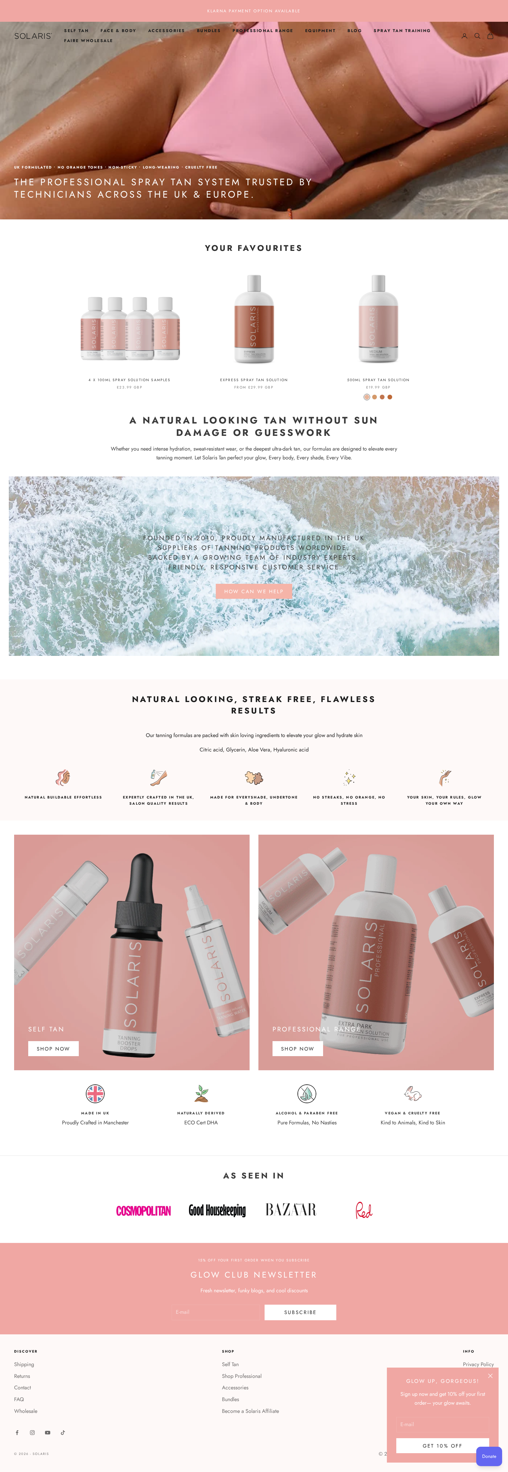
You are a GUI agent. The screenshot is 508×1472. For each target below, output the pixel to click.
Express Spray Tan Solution (254, 380)
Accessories (235, 1387)
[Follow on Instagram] (32, 1433)
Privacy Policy (478, 1364)
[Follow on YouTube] (48, 1433)
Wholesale (25, 1411)
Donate (489, 1456)
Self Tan (230, 1364)
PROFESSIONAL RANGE (263, 31)
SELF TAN (76, 31)
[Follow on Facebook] (17, 1433)
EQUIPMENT (320, 31)
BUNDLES (209, 31)
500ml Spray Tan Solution (378, 380)
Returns (22, 1376)
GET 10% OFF (443, 1445)
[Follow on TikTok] (63, 1433)
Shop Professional (242, 1376)
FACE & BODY (118, 31)
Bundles (230, 1399)
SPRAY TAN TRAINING (402, 31)
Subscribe (300, 1312)
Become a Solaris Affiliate (250, 1411)
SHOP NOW (53, 1048)
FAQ (19, 1399)
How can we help (254, 591)
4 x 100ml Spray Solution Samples (129, 380)
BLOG (354, 31)
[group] (254, 120)
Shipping (24, 1364)
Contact (22, 1387)
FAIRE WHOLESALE (88, 41)
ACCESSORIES (166, 31)
